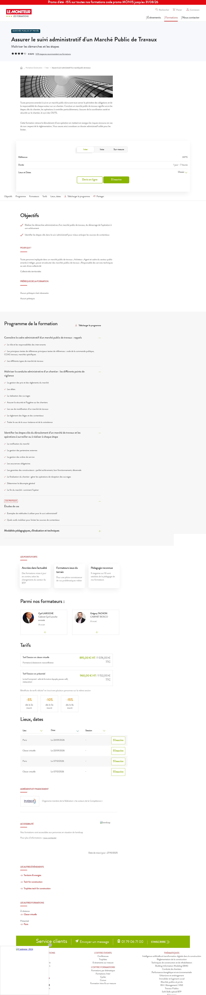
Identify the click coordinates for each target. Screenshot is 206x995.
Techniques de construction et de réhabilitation (171, 963)
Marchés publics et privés (172, 982)
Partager (100, 197)
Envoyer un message (94, 942)
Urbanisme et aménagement (171, 976)
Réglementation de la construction (172, 960)
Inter (85, 150)
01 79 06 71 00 (132, 942)
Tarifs (44, 197)
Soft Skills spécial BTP (171, 992)
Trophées (103, 960)
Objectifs (8, 197)
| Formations (171, 17)
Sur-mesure (119, 150)
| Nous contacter (190, 17)
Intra (102, 150)
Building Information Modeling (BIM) (171, 966)
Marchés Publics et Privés (25, 31)
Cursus (103, 980)
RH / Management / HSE (171, 985)
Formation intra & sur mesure (103, 984)
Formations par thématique (103, 971)
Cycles (103, 977)
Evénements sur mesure (103, 963)
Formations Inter (103, 974)
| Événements (153, 17)
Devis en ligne (89, 179)
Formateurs (34, 197)
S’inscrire (116, 179)
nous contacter (49, 838)
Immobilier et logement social (171, 979)
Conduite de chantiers (171, 969)
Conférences (103, 956)
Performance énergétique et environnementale (172, 972)
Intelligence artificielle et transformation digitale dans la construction (171, 956)
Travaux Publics (172, 989)
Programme (21, 197)
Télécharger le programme (79, 197)
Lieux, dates (55, 197)
